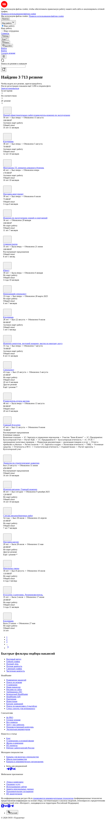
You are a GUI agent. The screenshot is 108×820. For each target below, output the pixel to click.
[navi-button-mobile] (3, 56)
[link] (5, 42)
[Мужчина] (7, 110)
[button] (4, 48)
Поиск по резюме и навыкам (14, 63)
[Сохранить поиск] (3, 70)
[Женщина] (7, 239)
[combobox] (13, 66)
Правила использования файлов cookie (46, 16)
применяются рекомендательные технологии (53, 798)
